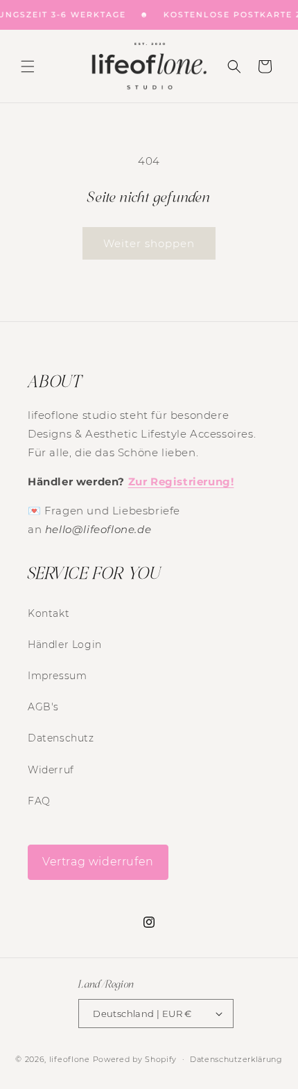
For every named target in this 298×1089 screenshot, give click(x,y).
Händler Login (65, 644)
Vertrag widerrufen (98, 861)
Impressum (57, 675)
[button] (27, 66)
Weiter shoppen (149, 243)
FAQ (39, 801)
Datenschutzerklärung (236, 1059)
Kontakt (48, 613)
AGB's (43, 707)
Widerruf (51, 770)
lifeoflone (69, 1059)
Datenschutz (61, 738)
